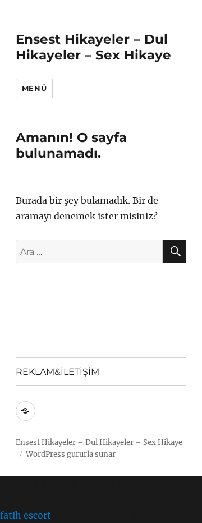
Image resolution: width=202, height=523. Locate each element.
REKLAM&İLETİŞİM (57, 371)
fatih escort (25, 515)
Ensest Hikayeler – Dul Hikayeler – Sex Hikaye (93, 47)
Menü (34, 88)
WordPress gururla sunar (71, 454)
